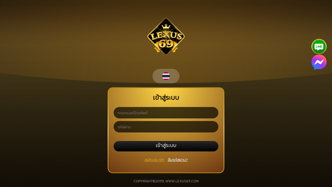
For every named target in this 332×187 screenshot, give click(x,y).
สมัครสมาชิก (154, 160)
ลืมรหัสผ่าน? (178, 160)
